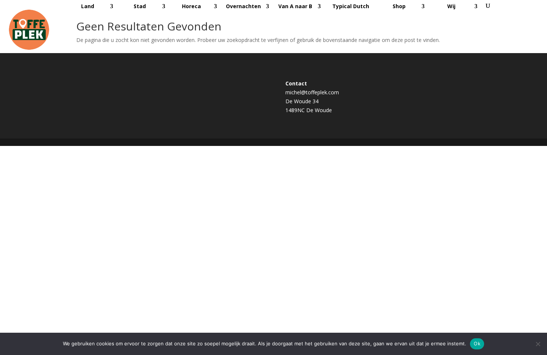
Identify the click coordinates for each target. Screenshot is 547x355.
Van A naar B (295, 6)
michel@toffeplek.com (312, 92)
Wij (451, 6)
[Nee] (537, 344)
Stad (140, 6)
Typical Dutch (350, 6)
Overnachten (243, 6)
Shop (399, 6)
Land (87, 6)
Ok (477, 343)
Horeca (191, 6)
